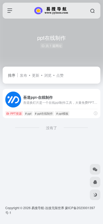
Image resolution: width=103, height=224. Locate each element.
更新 (35, 75)
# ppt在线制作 (44, 113)
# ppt (28, 113)
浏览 (48, 75)
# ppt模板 (62, 113)
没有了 (51, 127)
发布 (23, 75)
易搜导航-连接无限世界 (47, 207)
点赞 (60, 75)
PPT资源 (16, 113)
